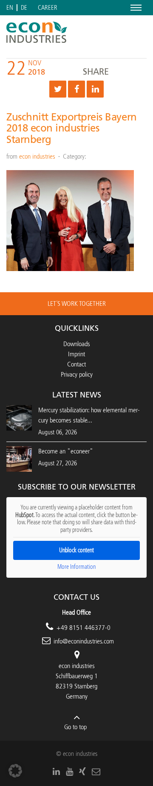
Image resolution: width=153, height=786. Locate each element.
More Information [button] (76, 567)
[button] (15, 770)
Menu (135, 7)
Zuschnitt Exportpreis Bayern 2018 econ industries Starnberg (71, 128)
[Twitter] (57, 89)
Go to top (75, 727)
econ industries (37, 156)
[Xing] (82, 771)
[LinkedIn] (56, 771)
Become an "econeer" (65, 451)
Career (47, 8)
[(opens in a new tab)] (19, 458)
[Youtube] (69, 771)
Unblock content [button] (76, 550)
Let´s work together (77, 303)
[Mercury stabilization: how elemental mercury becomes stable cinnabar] (19, 417)
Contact (76, 364)
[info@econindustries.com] (96, 771)
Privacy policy (77, 374)
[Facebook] (76, 89)
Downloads (76, 344)
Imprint (76, 354)
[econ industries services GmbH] (36, 32)
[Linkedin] (95, 89)
